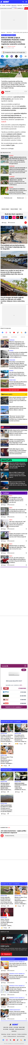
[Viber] (2, 217)
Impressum (14, 1034)
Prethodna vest (8, 198)
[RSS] (22, 332)
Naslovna (3, 32)
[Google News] (25, 217)
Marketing (3, 1034)
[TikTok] (21, 217)
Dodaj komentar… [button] (10, 835)
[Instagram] (14, 217)
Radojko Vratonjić (11, 46)
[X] (10, 217)
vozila (2, 121)
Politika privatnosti (11, 1036)
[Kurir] (4, 2)
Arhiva (4, 1036)
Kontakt (9, 1034)
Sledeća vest (20, 198)
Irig (20, 209)
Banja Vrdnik (14, 209)
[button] (25, 47)
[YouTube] (17, 217)
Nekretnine (9, 32)
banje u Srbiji (5, 209)
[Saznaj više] (26, 931)
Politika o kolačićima (22, 1034)
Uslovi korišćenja (21, 1036)
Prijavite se (7, 954)
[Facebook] (6, 217)
